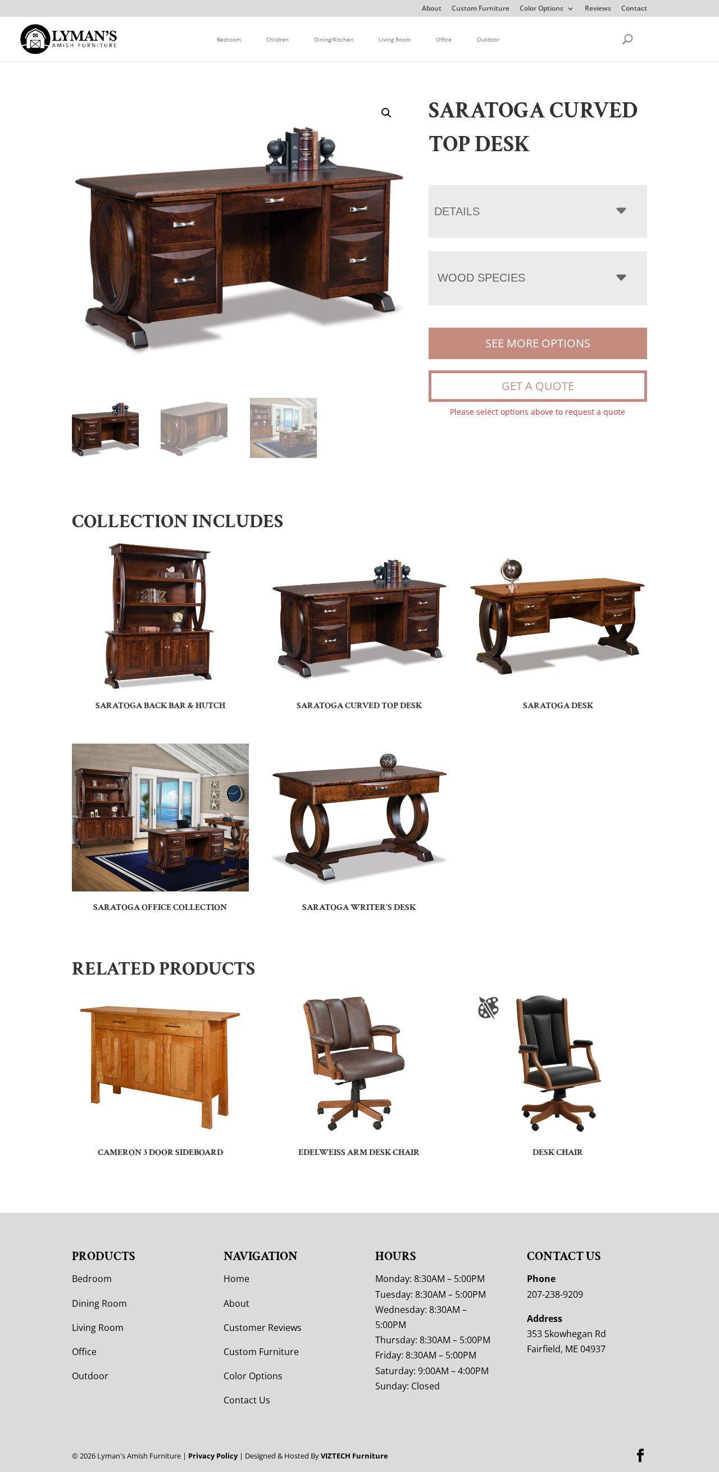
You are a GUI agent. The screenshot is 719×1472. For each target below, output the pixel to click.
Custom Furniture (480, 9)
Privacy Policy (213, 1456)
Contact (634, 9)
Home (236, 1278)
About (432, 9)
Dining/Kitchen (333, 39)
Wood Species (481, 277)
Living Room (395, 39)
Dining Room (99, 1303)
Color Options (541, 9)
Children (277, 39)
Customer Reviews (263, 1327)
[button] (386, 113)
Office (444, 39)
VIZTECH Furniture (354, 1456)
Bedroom (229, 39)
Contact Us (247, 1400)
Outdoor (488, 39)
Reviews (598, 9)
